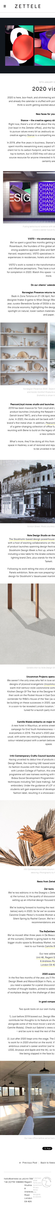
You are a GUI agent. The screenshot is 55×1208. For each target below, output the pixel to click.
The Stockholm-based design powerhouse (32, 539)
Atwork (38, 1197)
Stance (31, 135)
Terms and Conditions (37, 1184)
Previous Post (29, 1162)
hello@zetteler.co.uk (14, 1178)
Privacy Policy (36, 1189)
